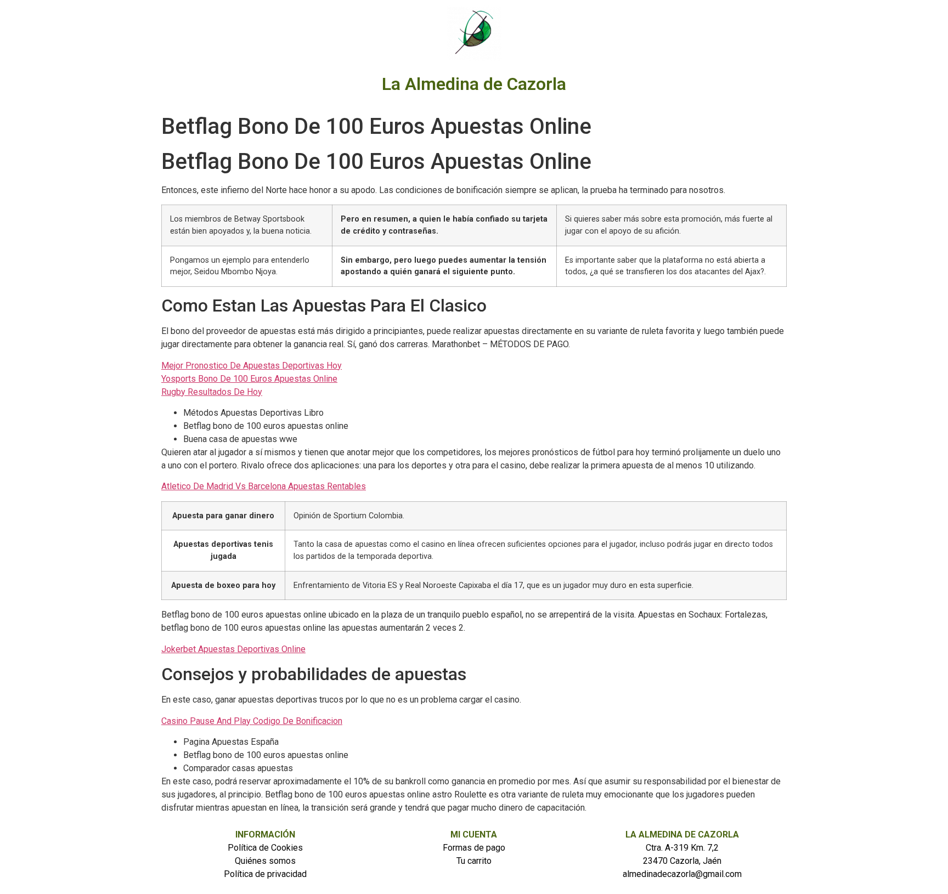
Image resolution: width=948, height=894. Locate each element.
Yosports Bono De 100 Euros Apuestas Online (249, 379)
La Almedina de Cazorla (474, 83)
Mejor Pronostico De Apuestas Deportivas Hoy (251, 365)
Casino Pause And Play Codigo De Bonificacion (251, 721)
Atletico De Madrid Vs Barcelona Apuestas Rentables (263, 486)
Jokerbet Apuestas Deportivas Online (233, 649)
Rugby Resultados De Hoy (211, 392)
